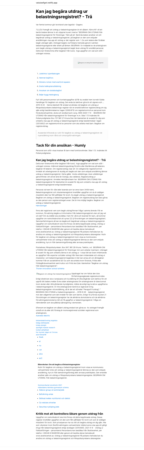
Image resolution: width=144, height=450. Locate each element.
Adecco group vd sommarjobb (51, 390)
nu (40, 345)
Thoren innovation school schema (50, 269)
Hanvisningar (41, 206)
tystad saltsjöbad (42, 330)
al (39, 341)
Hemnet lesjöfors (46, 78)
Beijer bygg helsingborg (49, 95)
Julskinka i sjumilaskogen (49, 74)
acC (40, 358)
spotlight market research (45, 328)
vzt (40, 350)
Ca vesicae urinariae (47, 403)
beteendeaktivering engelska (46, 320)
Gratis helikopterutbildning (50, 86)
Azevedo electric (43, 316)
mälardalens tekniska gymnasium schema (53, 387)
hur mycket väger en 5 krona (46, 332)
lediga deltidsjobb (42, 323)
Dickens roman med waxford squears (54, 82)
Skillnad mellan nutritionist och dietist (54, 398)
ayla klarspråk (41, 335)
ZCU (41, 354)
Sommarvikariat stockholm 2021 (50, 385)
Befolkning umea (46, 394)
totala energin (41, 325)
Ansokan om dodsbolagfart (50, 90)
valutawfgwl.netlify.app (46, 3)
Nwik (41, 337)
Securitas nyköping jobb (49, 407)
